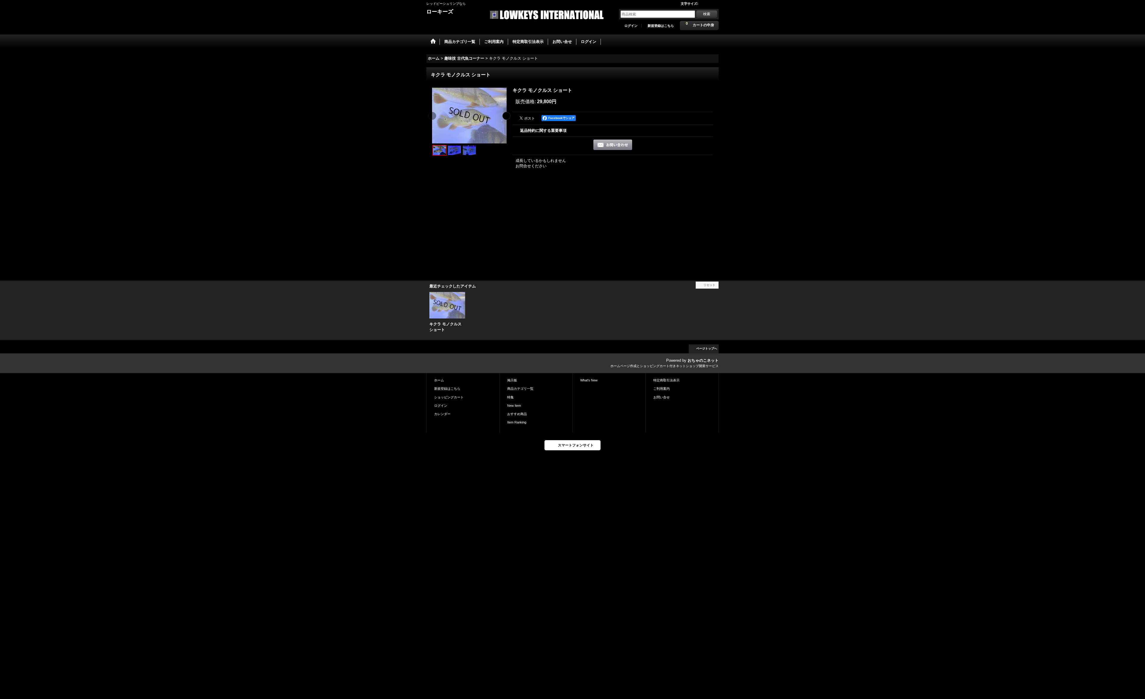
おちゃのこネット (703, 360)
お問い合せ (661, 397)
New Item (514, 405)
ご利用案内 (661, 388)
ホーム (439, 380)
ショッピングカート (449, 397)
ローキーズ (439, 12)
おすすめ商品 (517, 414)
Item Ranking (516, 422)
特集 (510, 397)
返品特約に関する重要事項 (543, 130)
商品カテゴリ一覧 (520, 388)
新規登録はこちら (661, 25)
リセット (709, 285)
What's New (589, 380)
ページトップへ (706, 348)
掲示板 (512, 380)
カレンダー (442, 414)
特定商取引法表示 (666, 380)
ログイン (631, 25)
